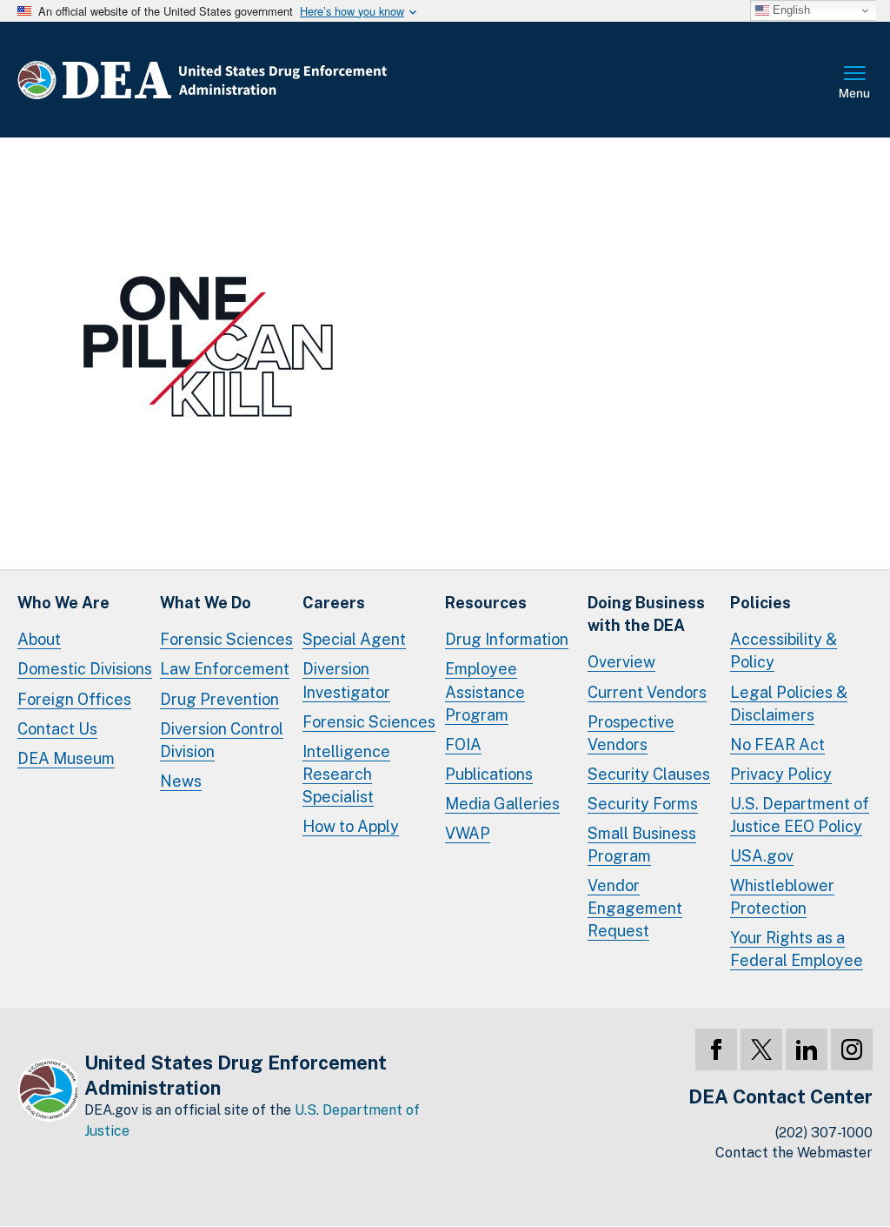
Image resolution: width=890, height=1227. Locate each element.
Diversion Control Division (221, 740)
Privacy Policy (781, 774)
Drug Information (506, 639)
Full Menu (855, 83)
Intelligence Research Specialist (346, 774)
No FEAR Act (777, 744)
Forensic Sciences (226, 639)
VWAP (467, 833)
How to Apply (350, 826)
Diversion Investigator (346, 680)
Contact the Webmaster (794, 1152)
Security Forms (643, 804)
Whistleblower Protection (782, 896)
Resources (486, 602)
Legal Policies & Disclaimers (788, 703)
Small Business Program (642, 844)
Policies (760, 602)
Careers (333, 602)
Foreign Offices (74, 699)
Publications (489, 774)
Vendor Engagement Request (635, 908)
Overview (621, 662)
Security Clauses (649, 774)
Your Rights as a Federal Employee (796, 949)
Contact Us (57, 729)
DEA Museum (66, 758)
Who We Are (63, 602)
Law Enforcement (224, 669)
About (39, 639)
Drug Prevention (219, 699)
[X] (761, 1049)
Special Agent (354, 639)
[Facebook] (716, 1049)
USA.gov (762, 856)
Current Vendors (647, 692)
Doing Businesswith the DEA (646, 613)
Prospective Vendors (631, 733)
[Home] (254, 80)
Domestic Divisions (84, 669)
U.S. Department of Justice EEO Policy (799, 815)
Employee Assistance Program (485, 691)
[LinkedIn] (806, 1049)
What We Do (205, 602)
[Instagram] (852, 1049)
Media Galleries (502, 804)
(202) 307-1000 (824, 1132)
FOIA (463, 744)
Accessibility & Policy (783, 650)
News (181, 781)
